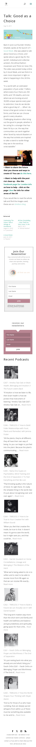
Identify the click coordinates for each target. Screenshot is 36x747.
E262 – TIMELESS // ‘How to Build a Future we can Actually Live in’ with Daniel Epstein (18, 607)
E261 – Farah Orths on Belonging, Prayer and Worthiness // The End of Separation (17, 653)
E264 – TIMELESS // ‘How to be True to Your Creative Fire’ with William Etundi (16, 519)
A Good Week (8, 235)
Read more (26, 405)
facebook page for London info (18, 184)
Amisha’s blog (20, 204)
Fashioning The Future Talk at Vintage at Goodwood (9, 223)
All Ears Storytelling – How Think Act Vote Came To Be (24, 222)
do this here (25, 173)
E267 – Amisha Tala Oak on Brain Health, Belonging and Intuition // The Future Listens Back (17, 385)
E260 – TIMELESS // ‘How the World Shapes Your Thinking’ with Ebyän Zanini (18, 696)
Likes (11, 190)
